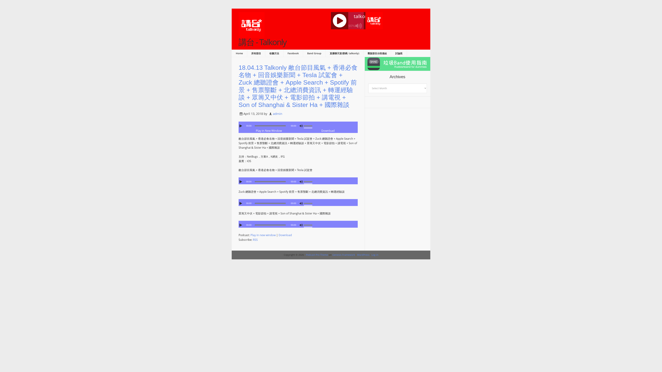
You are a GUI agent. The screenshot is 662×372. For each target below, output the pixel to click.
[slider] (309, 125)
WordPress (363, 254)
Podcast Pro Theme (317, 254)
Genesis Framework (343, 254)
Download (328, 131)
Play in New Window (269, 131)
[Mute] (301, 126)
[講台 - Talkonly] (251, 36)
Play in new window (263, 235)
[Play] (241, 126)
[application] (298, 125)
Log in (375, 254)
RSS (255, 240)
